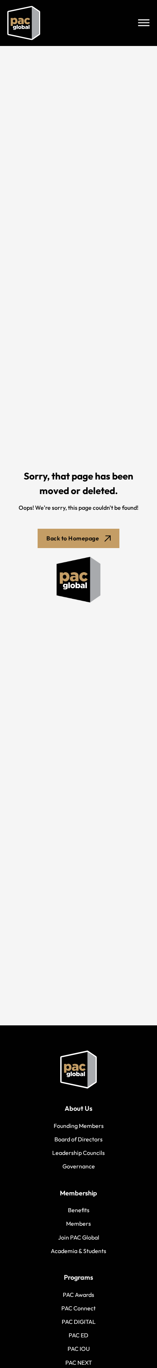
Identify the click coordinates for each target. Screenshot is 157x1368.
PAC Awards (78, 1294)
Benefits (78, 1210)
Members (78, 1223)
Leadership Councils (78, 1152)
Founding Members (79, 1125)
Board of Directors (78, 1139)
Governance (78, 1166)
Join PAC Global (78, 1237)
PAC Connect (78, 1308)
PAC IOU (79, 1348)
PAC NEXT (78, 1362)
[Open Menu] (144, 23)
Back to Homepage (72, 538)
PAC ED (78, 1335)
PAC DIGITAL (79, 1321)
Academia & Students (78, 1251)
